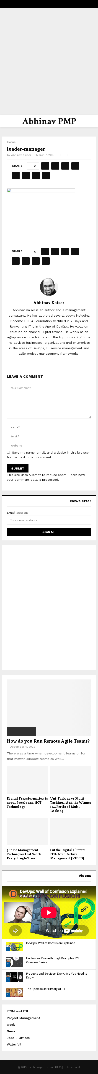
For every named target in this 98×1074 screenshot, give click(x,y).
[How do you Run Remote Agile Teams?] (49, 707)
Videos (85, 875)
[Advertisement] (49, 62)
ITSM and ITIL (18, 1011)
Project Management (23, 1018)
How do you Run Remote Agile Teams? (48, 741)
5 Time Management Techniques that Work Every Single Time (24, 854)
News (11, 1031)
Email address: (18, 512)
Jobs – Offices (18, 1038)
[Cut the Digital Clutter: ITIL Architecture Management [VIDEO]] (70, 831)
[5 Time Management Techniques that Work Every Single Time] (27, 831)
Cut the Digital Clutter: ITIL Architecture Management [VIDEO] (67, 854)
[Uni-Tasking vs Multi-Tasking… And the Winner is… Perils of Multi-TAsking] (70, 780)
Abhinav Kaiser (21, 155)
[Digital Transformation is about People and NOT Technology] (27, 780)
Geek (11, 1024)
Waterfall (14, 1044)
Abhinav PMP (49, 121)
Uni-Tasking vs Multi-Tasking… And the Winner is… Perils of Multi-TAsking (70, 804)
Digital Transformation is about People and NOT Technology (27, 802)
